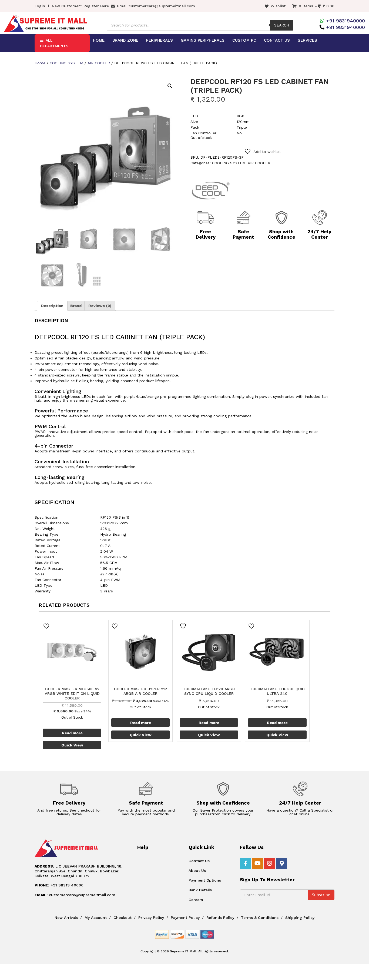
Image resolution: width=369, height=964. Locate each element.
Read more (72, 733)
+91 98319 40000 (59, 885)
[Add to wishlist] (47, 626)
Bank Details (200, 890)
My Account (96, 917)
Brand (76, 305)
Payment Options (205, 880)
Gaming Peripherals (202, 40)
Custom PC (244, 40)
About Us (197, 870)
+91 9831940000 (345, 21)
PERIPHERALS (159, 40)
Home (99, 40)
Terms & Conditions (260, 917)
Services (307, 40)
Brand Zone (125, 40)
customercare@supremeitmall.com (162, 6)
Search (281, 25)
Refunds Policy (220, 917)
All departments (54, 43)
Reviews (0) (99, 305)
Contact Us (277, 40)
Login (40, 6)
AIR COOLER (99, 63)
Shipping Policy (299, 917)
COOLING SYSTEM (66, 63)
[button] (170, 86)
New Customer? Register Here (80, 6)
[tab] (52, 306)
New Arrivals (66, 917)
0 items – (316, 6)
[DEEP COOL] (210, 190)
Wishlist (278, 6)
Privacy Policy (151, 917)
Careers (196, 900)
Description (52, 305)
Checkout (122, 917)
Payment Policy (185, 917)
